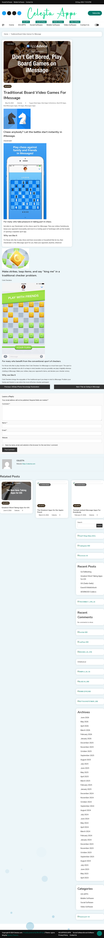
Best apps (37, 103)
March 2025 (85, 781)
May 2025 (84, 772)
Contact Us (29, 2)
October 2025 (86, 751)
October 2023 (86, 852)
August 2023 (86, 861)
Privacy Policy (63, 935)
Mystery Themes (12, 935)
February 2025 (86, 785)
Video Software (71, 24)
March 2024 (85, 831)
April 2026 (85, 726)
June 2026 (85, 717)
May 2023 (84, 873)
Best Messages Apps (10, 106)
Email (4, 430)
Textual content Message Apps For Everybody (87, 511)
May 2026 (84, 722)
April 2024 (85, 827)
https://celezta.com (28, 464)
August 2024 (86, 810)
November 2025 (87, 747)
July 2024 (84, 814)
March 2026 (85, 730)
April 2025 (85, 776)
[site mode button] (97, 25)
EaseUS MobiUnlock (89, 587)
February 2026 (86, 734)
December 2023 (87, 844)
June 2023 (85, 869)
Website (5, 438)
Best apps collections (49, 103)
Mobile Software (19, 2)
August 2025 (86, 760)
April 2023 (85, 878)
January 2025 (86, 789)
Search (79, 522)
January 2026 (86, 739)
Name (4, 423)
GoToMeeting (86, 572)
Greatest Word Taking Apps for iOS (15, 508)
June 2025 (85, 768)
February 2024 (86, 835)
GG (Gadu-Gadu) (87, 583)
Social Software (7, 2)
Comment (6, 404)
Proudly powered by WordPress (34, 932)
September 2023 (87, 857)
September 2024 (87, 806)
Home (11, 25)
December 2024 (87, 793)
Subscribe (96, 13)
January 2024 (86, 840)
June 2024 (85, 819)
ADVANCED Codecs (88, 592)
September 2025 (87, 755)
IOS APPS (23, 24)
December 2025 (87, 743)
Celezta (19, 103)
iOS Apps (21, 106)
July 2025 (84, 764)
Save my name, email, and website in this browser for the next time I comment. (31, 445)
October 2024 (86, 802)
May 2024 (84, 823)
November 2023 (87, 848)
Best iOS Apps (61, 103)
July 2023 (84, 865)
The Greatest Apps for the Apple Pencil (50, 511)
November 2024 (87, 798)
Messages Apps (30, 106)
